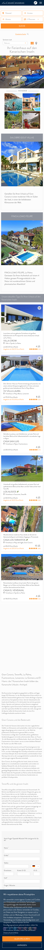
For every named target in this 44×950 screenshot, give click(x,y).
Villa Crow (10, 340)
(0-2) (35, 870)
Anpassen (22, 945)
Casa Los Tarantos (14, 540)
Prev (3, 72)
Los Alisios (10, 491)
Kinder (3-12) (21, 870)
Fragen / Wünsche (9, 885)
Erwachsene (7, 870)
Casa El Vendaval (13, 590)
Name (6, 848)
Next (41, 72)
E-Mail (6, 855)
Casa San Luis (11, 441)
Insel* (5, 878)
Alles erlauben (22, 938)
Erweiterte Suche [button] (20, 34)
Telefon (6, 863)
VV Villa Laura (11, 391)
